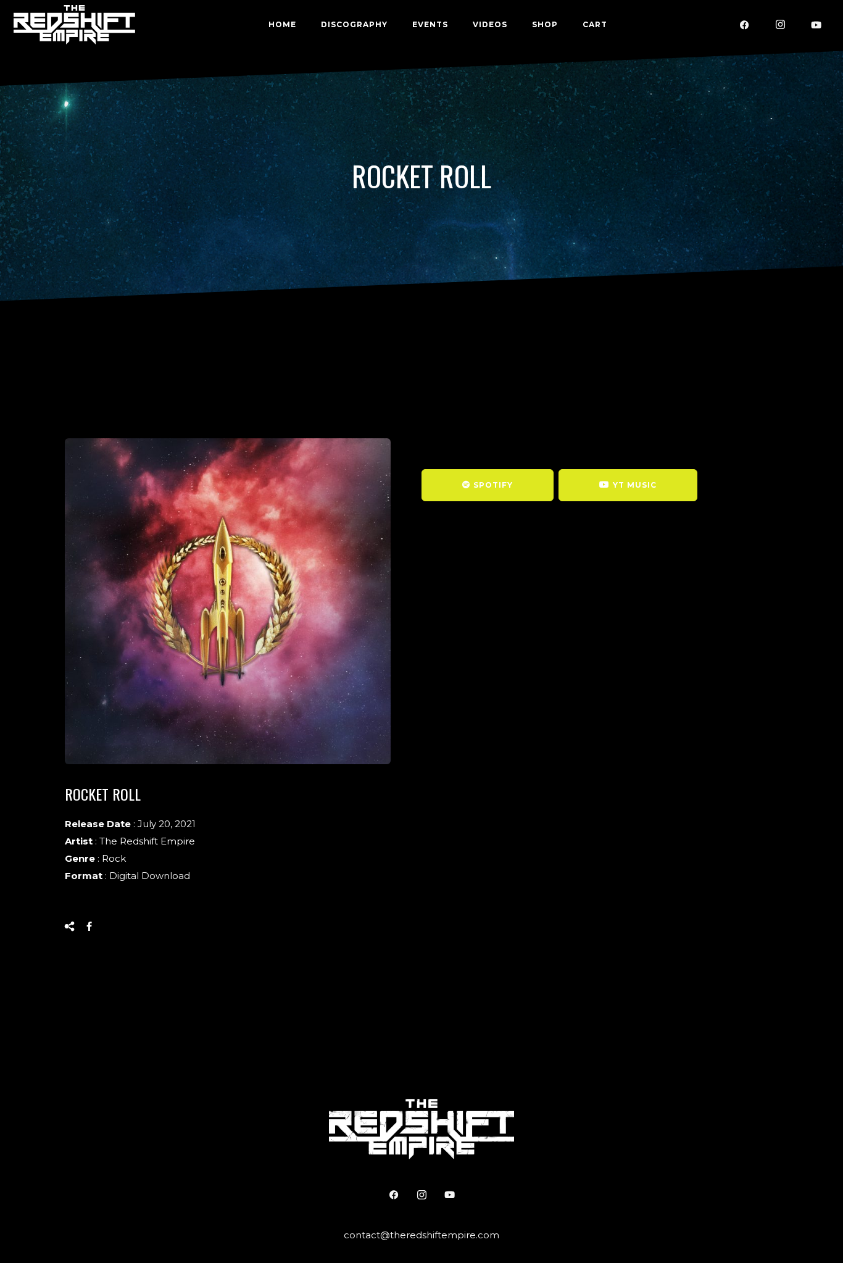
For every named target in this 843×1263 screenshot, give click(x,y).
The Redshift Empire (147, 841)
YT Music (635, 485)
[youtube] (816, 24)
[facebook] (745, 24)
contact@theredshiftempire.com (421, 1235)
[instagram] (780, 24)
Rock (114, 858)
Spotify (493, 485)
